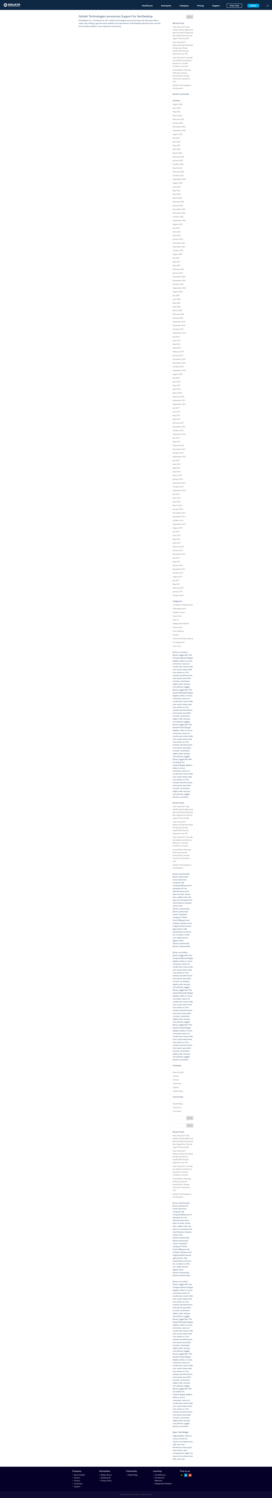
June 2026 (176, 108)
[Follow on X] (181, 1475)
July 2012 (176, 558)
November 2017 (179, 400)
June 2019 (176, 340)
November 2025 (179, 127)
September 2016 (179, 434)
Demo (253, 5)
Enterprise (166, 5)
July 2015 (176, 460)
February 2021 (178, 269)
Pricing (200, 5)
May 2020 (176, 303)
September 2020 (179, 288)
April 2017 (177, 419)
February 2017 (178, 423)
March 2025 (177, 153)
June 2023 (176, 187)
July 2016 (176, 438)
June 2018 (176, 382)
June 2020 (176, 299)
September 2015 (179, 456)
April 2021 (177, 265)
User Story (177, 646)
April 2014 (177, 502)
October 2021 (178, 250)
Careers (176, 1076)
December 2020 (179, 277)
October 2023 (178, 175)
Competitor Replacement (183, 605)
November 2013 (179, 516)
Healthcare (147, 5)
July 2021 (176, 258)
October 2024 (178, 164)
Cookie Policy (178, 1091)
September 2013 (179, 524)
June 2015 (176, 464)
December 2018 (179, 359)
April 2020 (177, 307)
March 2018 (177, 393)
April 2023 (177, 194)
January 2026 (178, 123)
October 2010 (178, 595)
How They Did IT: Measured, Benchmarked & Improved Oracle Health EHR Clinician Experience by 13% (183, 48)
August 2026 (178, 104)
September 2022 (179, 220)
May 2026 (176, 112)
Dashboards (106, 1478)
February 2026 (178, 119)
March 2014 (177, 505)
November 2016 (179, 427)
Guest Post (177, 616)
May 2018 (176, 385)
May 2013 (176, 539)
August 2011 (178, 577)
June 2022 (176, 232)
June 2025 (176, 142)
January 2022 (178, 239)
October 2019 (178, 329)
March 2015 (177, 475)
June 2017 (176, 412)
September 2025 (179, 130)
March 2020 (177, 310)
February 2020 (178, 314)
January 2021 (178, 273)
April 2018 (177, 389)
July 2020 (176, 295)
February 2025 (178, 157)
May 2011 (176, 584)
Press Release (178, 631)
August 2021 (178, 254)
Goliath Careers (179, 612)
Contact (176, 1080)
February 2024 (178, 172)
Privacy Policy (106, 1480)
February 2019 (178, 351)
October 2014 (178, 487)
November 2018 (179, 363)
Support (216, 5)
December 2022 (179, 209)
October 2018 (178, 367)
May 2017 (176, 415)
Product (176, 635)
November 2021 (179, 247)
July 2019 (176, 337)
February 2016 (178, 445)
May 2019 (176, 344)
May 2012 (176, 561)
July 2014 (176, 494)
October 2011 (178, 573)
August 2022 (178, 224)
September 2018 (179, 370)
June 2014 (176, 498)
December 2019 (179, 322)
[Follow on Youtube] (190, 1475)
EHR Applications (179, 608)
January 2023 (178, 205)
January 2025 (178, 160)
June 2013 (176, 535)
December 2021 (179, 243)
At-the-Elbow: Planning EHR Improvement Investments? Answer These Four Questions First (182, 76)
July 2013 (176, 531)
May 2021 (176, 262)
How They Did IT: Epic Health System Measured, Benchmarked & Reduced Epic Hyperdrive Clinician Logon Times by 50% (183, 33)
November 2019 (179, 325)
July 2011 (176, 580)
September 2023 (179, 179)
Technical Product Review (183, 638)
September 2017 (179, 404)
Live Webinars (160, 1475)
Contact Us (177, 1107)
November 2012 (179, 554)
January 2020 (178, 318)
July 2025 (176, 138)
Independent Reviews (163, 1483)
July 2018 (176, 378)
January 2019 (178, 355)
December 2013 (179, 513)
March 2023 (177, 198)
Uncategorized (178, 642)
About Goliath (178, 1072)
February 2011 (178, 588)
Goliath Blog (177, 1104)
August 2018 (178, 374)
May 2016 (176, 441)
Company (184, 5)
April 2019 (177, 348)
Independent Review (181, 623)
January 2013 (178, 550)
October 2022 (178, 217)
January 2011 (178, 591)
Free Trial (234, 5)
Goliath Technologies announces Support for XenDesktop (116, 16)
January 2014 (178, 509)
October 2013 (178, 520)
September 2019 (179, 333)
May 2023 (176, 190)
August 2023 (178, 183)
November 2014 (179, 483)
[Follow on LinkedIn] (186, 1475)
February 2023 (178, 202)
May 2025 (176, 145)
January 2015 (178, 479)
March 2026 (177, 115)
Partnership (177, 627)
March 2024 (177, 168)
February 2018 (178, 397)
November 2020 (179, 280)
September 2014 (179, 490)
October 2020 (178, 284)
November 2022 (179, 213)
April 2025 (177, 149)
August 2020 (178, 292)
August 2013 (178, 528)
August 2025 (178, 134)
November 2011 (179, 569)
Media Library (106, 1475)
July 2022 (176, 228)
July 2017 (176, 408)
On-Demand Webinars (159, 1479)
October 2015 (178, 453)
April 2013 (177, 543)
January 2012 (178, 565)
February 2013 (178, 546)
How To (176, 620)
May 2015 (176, 468)
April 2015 (177, 472)
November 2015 (179, 449)
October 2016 (178, 430)
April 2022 (177, 235)
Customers (177, 1083)
